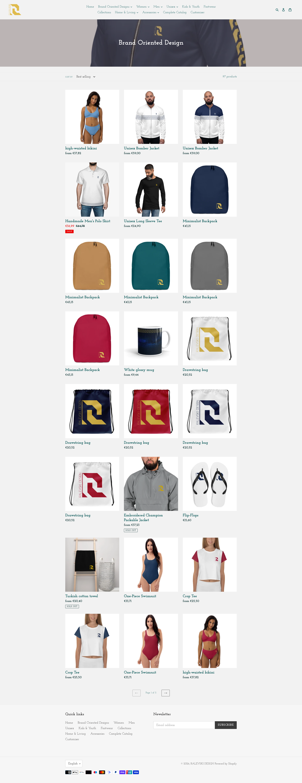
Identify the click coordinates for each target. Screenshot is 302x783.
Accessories (97, 733)
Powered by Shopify (226, 763)
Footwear (107, 728)
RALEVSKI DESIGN (202, 763)
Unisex (69, 728)
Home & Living (75, 733)
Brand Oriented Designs (93, 722)
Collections (124, 728)
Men (132, 722)
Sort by (69, 77)
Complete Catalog (120, 733)
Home (69, 722)
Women (119, 722)
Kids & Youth (87, 728)
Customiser (72, 739)
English (73, 763)
